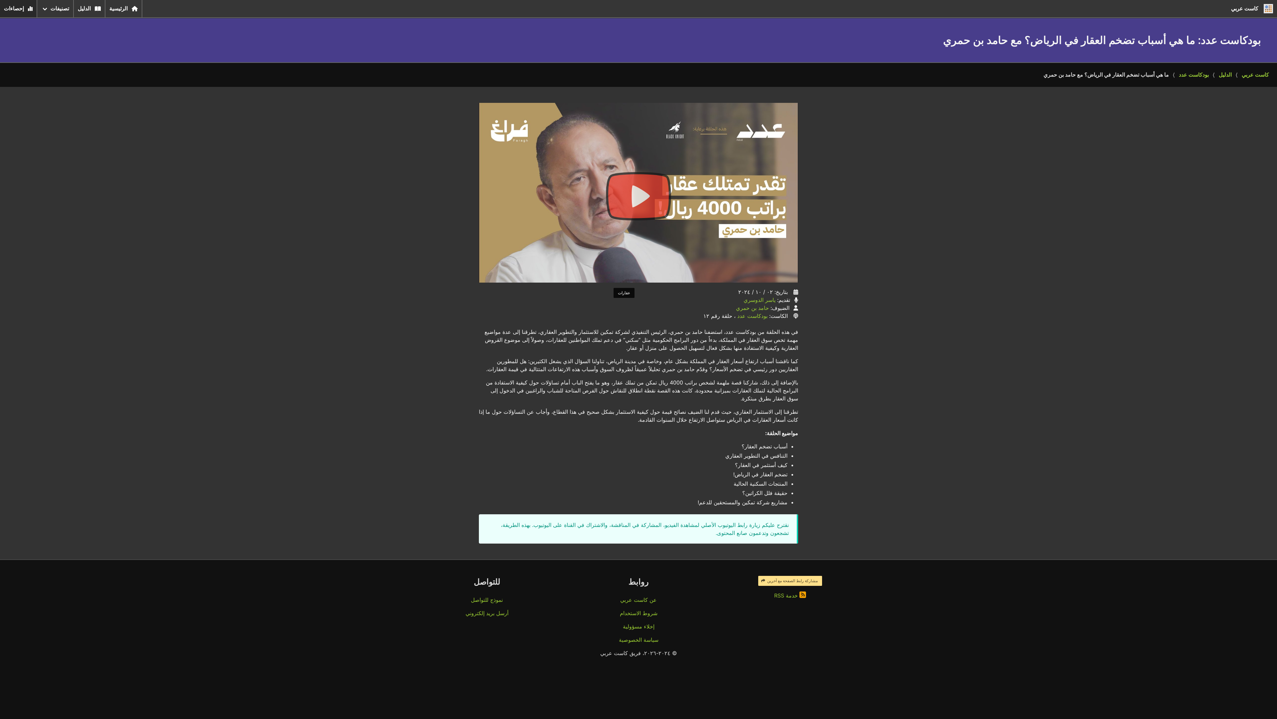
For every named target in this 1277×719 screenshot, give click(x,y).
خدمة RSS (786, 595)
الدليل (84, 8)
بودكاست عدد (1194, 75)
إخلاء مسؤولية (638, 626)
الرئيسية (118, 8)
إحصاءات (14, 8)
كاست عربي (1255, 75)
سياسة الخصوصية (638, 639)
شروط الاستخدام (638, 613)
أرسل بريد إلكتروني (487, 613)
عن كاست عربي (638, 600)
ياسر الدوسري (760, 300)
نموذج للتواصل (487, 600)
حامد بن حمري (752, 308)
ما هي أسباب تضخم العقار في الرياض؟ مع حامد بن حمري (1106, 75)
